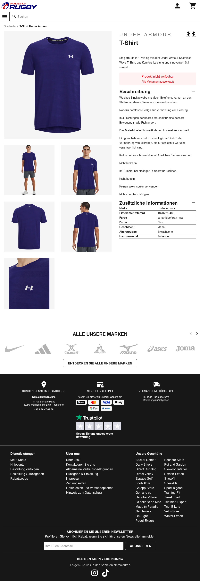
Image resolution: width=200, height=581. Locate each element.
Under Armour (145, 34)
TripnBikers (172, 506)
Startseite (10, 26)
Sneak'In (170, 478)
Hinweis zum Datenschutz (84, 492)
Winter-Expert (173, 516)
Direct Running (146, 469)
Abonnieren (140, 546)
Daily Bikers (144, 464)
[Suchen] (14, 16)
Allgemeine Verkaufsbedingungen (89, 469)
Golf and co (143, 492)
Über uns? (73, 459)
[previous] (191, 334)
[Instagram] (94, 573)
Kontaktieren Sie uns (43, 396)
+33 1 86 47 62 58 (44, 409)
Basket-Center (145, 459)
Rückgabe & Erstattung (82, 473)
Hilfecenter (17, 464)
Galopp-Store (145, 487)
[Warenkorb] (193, 6)
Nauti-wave (143, 511)
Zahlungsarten (76, 483)
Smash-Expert (174, 473)
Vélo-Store (171, 511)
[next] (197, 334)
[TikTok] (105, 573)
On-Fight (142, 516)
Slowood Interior (175, 469)
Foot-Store (143, 483)
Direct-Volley (144, 473)
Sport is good (173, 487)
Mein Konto (18, 459)
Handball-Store (146, 497)
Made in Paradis (147, 506)
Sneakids (170, 483)
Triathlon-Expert (175, 502)
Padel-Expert (145, 520)
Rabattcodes (19, 478)
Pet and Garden (175, 464)
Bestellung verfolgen (24, 469)
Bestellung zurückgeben (156, 399)
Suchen (22, 16)
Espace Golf (144, 478)
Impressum (73, 478)
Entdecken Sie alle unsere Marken (100, 363)
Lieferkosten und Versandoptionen (89, 487)
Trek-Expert (172, 497)
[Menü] (4, 16)
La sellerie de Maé (148, 502)
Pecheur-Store (174, 459)
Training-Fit (172, 492)
